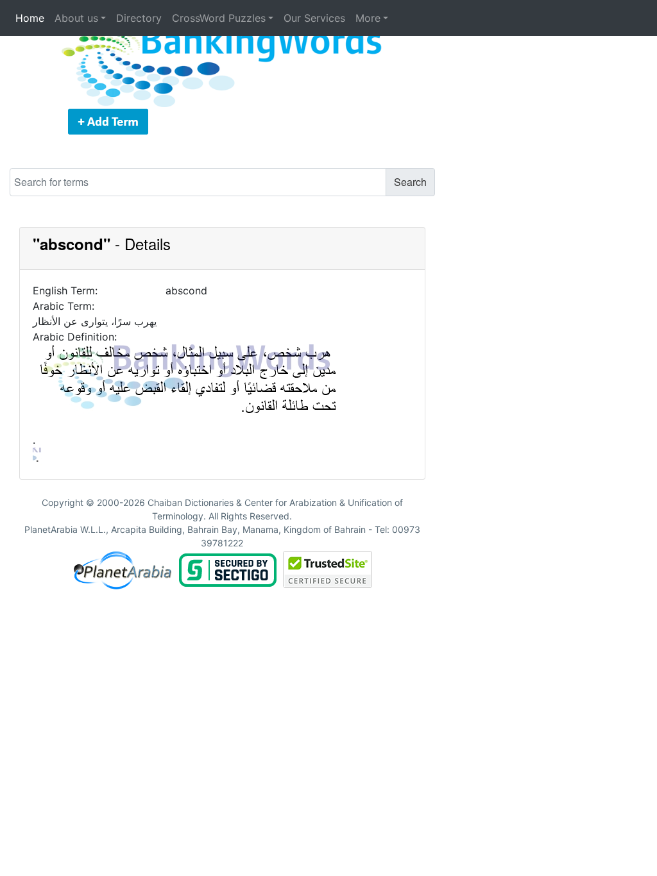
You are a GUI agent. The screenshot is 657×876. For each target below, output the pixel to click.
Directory (139, 18)
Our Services (314, 18)
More (367, 18)
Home (29, 18)
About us (76, 18)
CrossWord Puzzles (219, 18)
